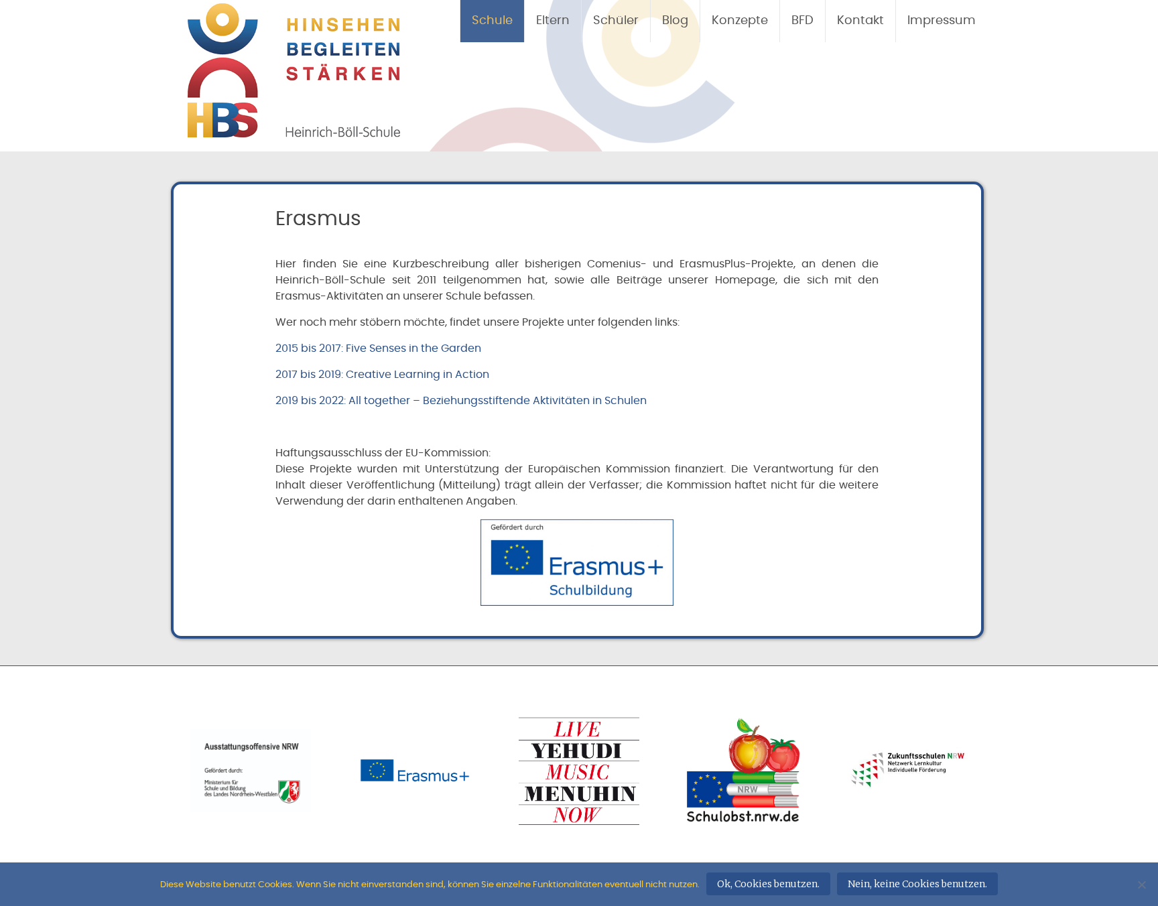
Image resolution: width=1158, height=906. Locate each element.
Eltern (553, 21)
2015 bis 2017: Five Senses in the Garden (378, 348)
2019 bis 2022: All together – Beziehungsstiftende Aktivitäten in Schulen (461, 400)
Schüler (616, 21)
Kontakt (860, 21)
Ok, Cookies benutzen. (768, 884)
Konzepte (740, 21)
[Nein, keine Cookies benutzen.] (1141, 884)
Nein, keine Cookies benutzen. (917, 884)
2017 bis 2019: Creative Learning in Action (382, 374)
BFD (802, 21)
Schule (492, 21)
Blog (675, 21)
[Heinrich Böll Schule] (294, 130)
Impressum (941, 21)
